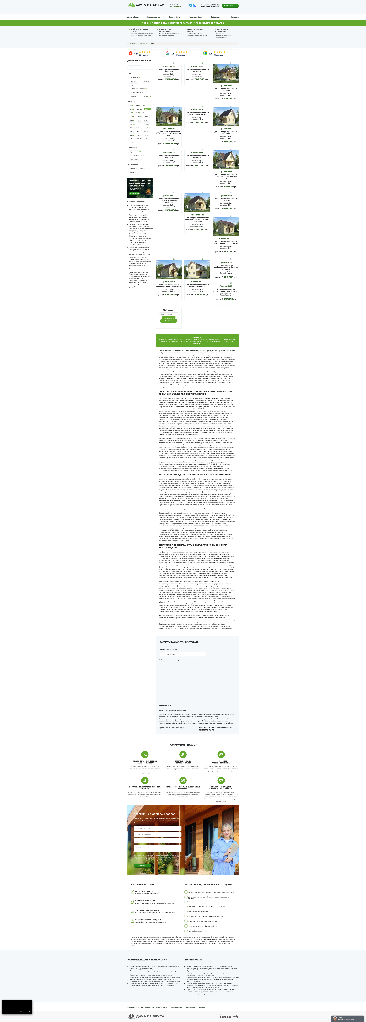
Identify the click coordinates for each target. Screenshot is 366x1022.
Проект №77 (226, 195)
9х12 (146, 120)
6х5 (145, 105)
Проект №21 (169, 152)
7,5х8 (132, 116)
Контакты (235, 17)
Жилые (133, 172)
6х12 (146, 128)
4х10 (140, 124)
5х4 (131, 105)
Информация (190, 1007)
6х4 (138, 105)
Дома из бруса (132, 17)
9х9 (139, 120)
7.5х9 (132, 142)
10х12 (148, 139)
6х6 (132, 109)
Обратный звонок (230, 5)
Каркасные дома (153, 17)
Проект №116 (168, 281)
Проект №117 (168, 195)
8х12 (139, 135)
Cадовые (133, 169)
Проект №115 (226, 238)
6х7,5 (139, 109)
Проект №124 (197, 214)
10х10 (139, 139)
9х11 (132, 139)
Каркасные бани (195, 17)
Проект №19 (197, 109)
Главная (132, 43)
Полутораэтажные (137, 156)
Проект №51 (169, 66)
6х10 (138, 128)
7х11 (138, 131)
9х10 (132, 120)
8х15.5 (147, 135)
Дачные (143, 169)
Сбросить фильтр (136, 67)
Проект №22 (197, 281)
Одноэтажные (135, 152)
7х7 (131, 131)
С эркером (134, 81)
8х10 (132, 135)
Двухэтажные (135, 159)
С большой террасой (137, 92)
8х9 (147, 116)
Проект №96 (169, 128)
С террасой (134, 96)
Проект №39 (197, 152)
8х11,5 (132, 124)
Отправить (142, 865)
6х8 (147, 109)
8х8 (140, 116)
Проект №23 (226, 262)
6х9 (131, 113)
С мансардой (135, 77)
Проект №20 (226, 128)
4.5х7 (148, 124)
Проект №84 (226, 85)
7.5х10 (146, 131)
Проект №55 (197, 66)
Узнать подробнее (134, 193)
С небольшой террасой (138, 89)
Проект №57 (226, 286)
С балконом (147, 96)
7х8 (138, 113)
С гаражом (146, 81)
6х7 (131, 128)
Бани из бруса (174, 17)
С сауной (133, 85)
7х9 (145, 113)
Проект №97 (226, 171)
